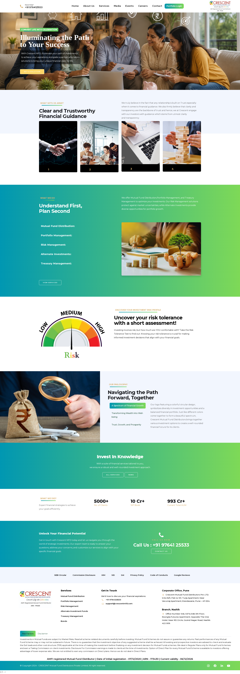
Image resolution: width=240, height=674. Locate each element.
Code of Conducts (159, 575)
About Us (88, 5)
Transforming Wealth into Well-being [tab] (127, 415)
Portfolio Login (174, 6)
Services (104, 5)
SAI (122, 575)
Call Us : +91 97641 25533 (161, 545)
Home (75, 5)
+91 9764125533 (33, 7)
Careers (143, 5)
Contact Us (161, 551)
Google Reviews (182, 575)
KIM (103, 575)
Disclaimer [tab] (43, 633)
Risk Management (69, 606)
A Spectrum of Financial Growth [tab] (128, 405)
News (131, 475)
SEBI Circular (60, 575)
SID (113, 575)
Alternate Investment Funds (74, 611)
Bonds (64, 621)
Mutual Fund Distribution (73, 596)
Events (129, 5)
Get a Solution (32, 72)
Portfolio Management (72, 601)
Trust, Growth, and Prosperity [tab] (126, 424)
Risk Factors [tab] (28, 633)
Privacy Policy (137, 575)
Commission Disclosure (84, 575)
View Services (50, 283)
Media (117, 5)
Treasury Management (72, 616)
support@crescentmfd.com (119, 603)
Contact (157, 5)
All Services (113, 475)
